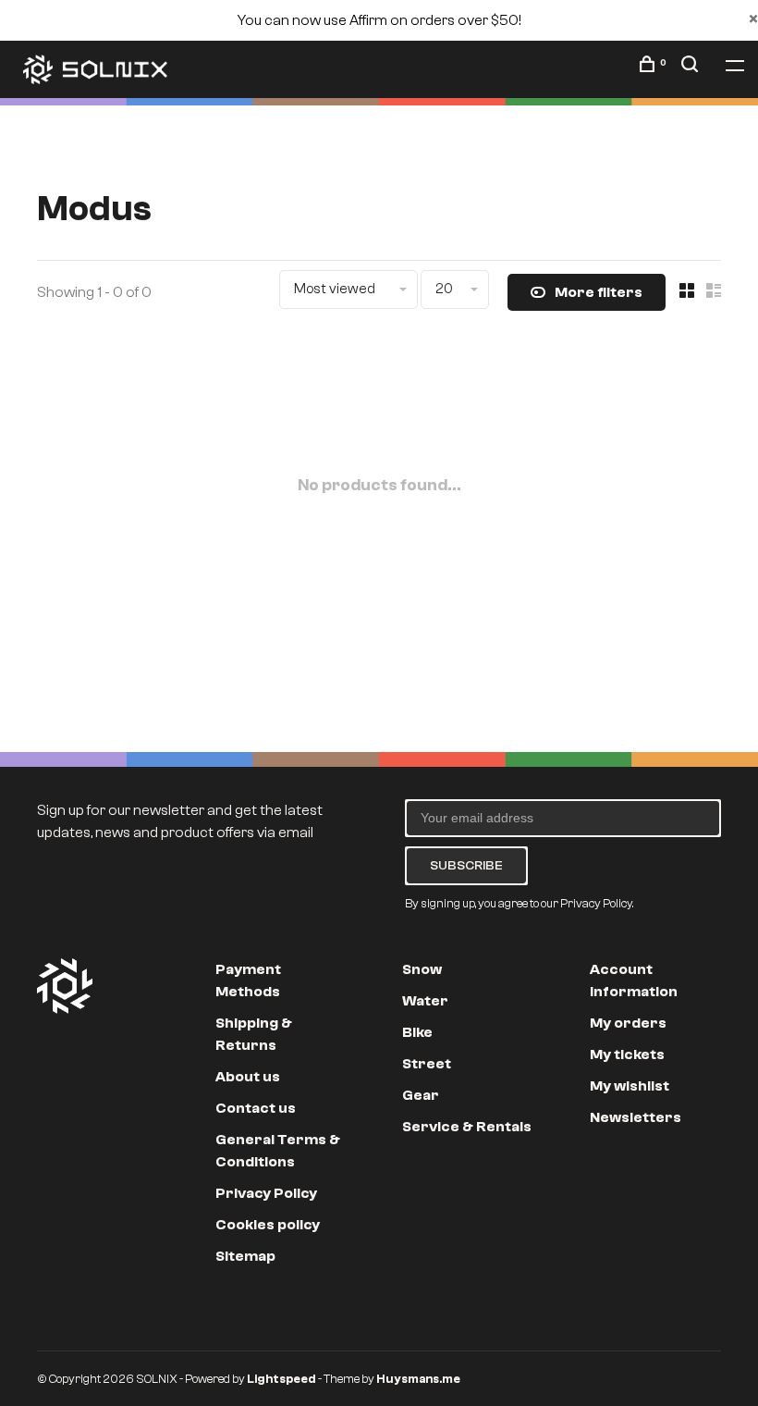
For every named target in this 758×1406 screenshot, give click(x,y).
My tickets (627, 1054)
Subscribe (466, 865)
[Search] (692, 67)
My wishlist (629, 1086)
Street (426, 1063)
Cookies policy (267, 1224)
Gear (420, 1095)
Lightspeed (281, 1379)
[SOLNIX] (64, 986)
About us (247, 1076)
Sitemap (245, 1256)
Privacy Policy (266, 1193)
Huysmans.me (418, 1379)
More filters (598, 292)
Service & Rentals (467, 1126)
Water (425, 1001)
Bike (417, 1032)
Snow (422, 969)
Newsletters (635, 1117)
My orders (628, 1023)
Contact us (255, 1108)
